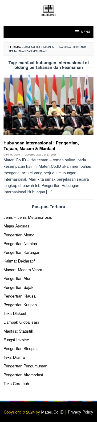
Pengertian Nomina (20, 243)
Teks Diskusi (15, 313)
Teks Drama (14, 357)
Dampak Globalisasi (21, 322)
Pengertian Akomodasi (23, 375)
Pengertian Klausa (20, 296)
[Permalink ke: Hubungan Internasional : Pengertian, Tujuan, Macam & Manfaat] (48, 106)
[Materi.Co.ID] (48, 10)
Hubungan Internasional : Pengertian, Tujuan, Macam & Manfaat (41, 145)
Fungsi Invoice (16, 339)
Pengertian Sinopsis (21, 348)
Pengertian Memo (19, 235)
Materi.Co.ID (52, 412)
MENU (85, 31)
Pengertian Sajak (18, 287)
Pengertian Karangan (22, 252)
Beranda (14, 47)
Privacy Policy (80, 412)
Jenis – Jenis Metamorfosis (28, 217)
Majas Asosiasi (17, 226)
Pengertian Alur (17, 278)
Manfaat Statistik (18, 331)
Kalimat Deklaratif (19, 261)
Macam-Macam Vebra (23, 269)
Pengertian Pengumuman (25, 366)
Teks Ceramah (16, 383)
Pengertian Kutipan (20, 304)
